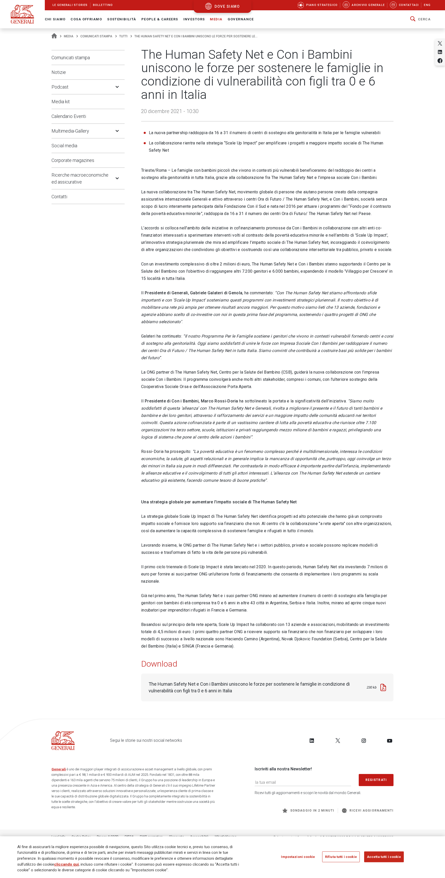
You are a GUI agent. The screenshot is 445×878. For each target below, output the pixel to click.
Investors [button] (194, 19)
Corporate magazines (73, 160)
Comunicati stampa (96, 36)
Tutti (123, 36)
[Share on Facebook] (440, 60)
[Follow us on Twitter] (338, 740)
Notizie (59, 72)
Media (68, 36)
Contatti (59, 196)
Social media (64, 145)
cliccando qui (66, 864)
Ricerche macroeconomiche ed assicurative (80, 178)
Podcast (60, 87)
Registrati (376, 780)
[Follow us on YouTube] (389, 740)
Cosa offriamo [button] (86, 19)
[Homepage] (54, 36)
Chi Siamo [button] (55, 19)
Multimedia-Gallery (70, 131)
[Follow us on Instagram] (363, 740)
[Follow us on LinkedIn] (312, 740)
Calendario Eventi (69, 116)
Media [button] (216, 19)
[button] (420, 19)
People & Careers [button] (159, 19)
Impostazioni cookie (298, 856)
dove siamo (227, 6)
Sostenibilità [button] (121, 19)
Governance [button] (241, 19)
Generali (59, 769)
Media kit (61, 101)
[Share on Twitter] (440, 43)
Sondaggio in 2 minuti (312, 810)
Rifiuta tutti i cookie (341, 856)
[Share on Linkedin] (440, 52)
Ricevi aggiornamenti (371, 810)
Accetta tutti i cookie (384, 856)
